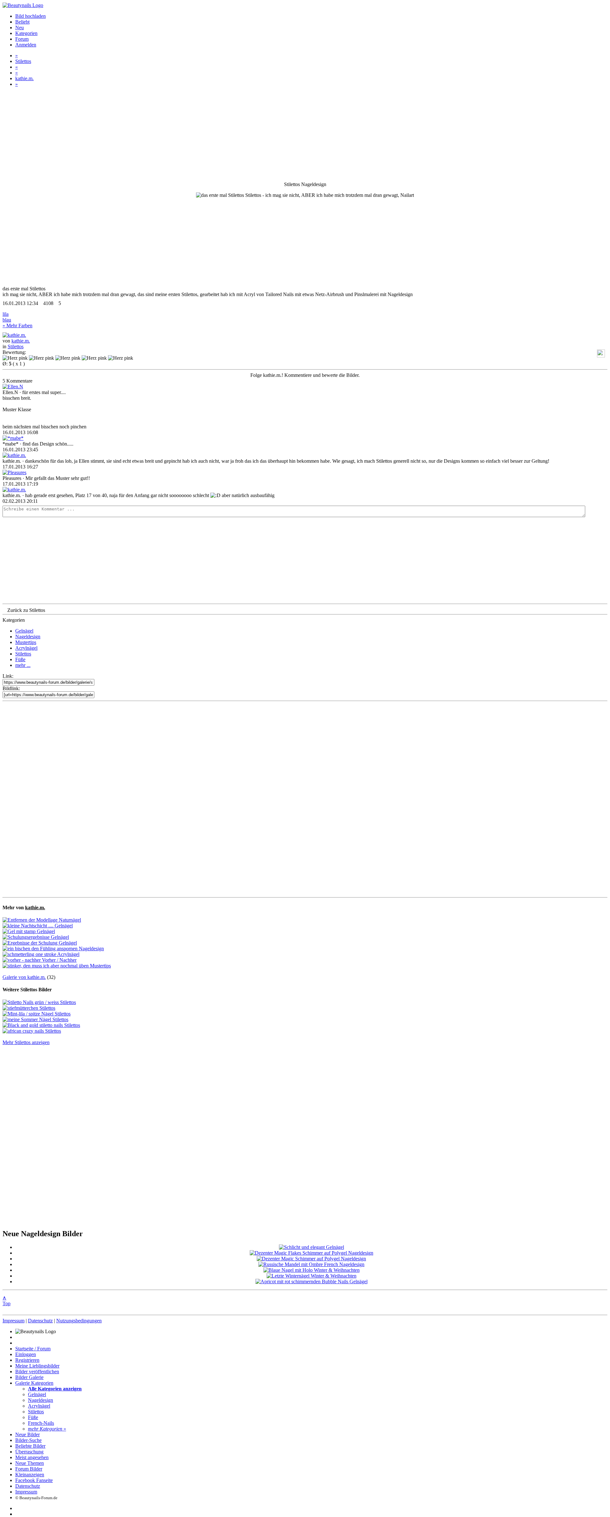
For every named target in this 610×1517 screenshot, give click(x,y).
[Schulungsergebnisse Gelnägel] (36, 937)
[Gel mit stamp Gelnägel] (29, 931)
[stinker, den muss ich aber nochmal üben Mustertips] (57, 965)
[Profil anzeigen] (14, 335)
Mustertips (25, 642)
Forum (22, 39)
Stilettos (23, 61)
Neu (19, 27)
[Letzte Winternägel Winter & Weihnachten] (311, 1275)
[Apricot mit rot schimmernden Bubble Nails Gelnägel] (311, 1281)
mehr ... (22, 665)
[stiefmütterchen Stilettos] (29, 1008)
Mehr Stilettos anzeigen (26, 1042)
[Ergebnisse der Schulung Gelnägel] (40, 943)
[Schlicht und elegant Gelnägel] (311, 1247)
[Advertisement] (305, 799)
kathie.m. (24, 78)
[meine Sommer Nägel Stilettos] (35, 1019)
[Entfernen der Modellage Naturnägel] (42, 920)
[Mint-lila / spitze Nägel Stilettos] (37, 1013)
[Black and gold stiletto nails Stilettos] (41, 1025)
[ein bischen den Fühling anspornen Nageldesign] (53, 948)
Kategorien (26, 33)
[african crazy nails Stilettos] (32, 1031)
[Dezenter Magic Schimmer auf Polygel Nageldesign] (311, 1258)
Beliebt (22, 21)
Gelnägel (24, 631)
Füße (20, 659)
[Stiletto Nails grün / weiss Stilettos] (39, 1002)
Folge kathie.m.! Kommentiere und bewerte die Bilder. (305, 375)
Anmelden (25, 44)
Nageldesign (27, 636)
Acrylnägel (26, 648)
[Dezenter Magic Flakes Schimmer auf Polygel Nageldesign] (311, 1253)
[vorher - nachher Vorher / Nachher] (40, 960)
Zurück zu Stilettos (26, 610)
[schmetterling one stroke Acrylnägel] (41, 954)
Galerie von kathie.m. (24, 977)
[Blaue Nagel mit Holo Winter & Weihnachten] (311, 1270)
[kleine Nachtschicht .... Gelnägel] (38, 925)
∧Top (6, 1300)
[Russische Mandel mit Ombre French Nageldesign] (311, 1264)
